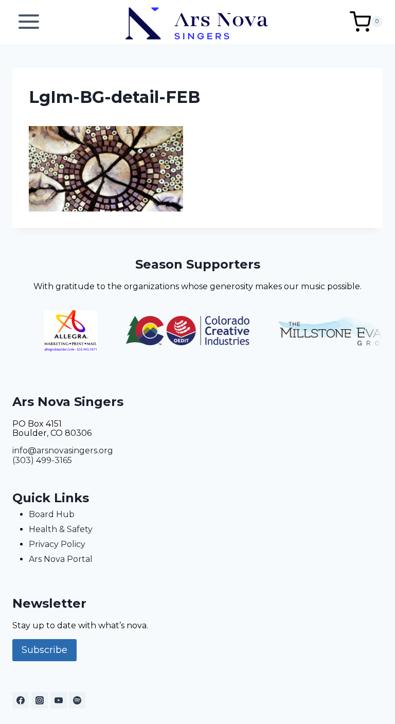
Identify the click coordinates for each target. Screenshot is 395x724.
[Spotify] (77, 700)
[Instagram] (39, 700)
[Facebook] (20, 700)
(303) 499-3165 (42, 460)
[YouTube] (58, 700)
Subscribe (44, 650)
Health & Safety (61, 529)
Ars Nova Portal (61, 559)
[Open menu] (29, 22)
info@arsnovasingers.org (62, 450)
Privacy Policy (57, 544)
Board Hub (52, 514)
